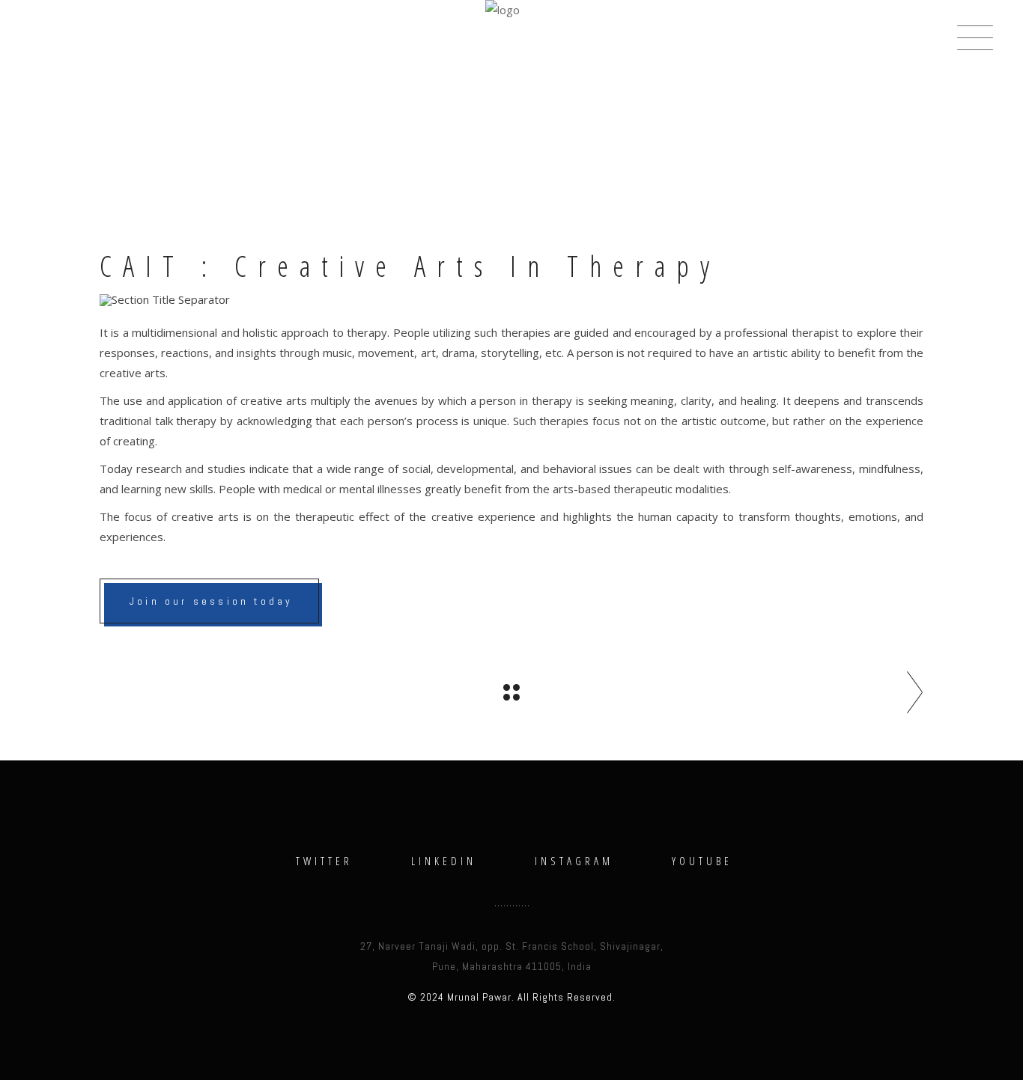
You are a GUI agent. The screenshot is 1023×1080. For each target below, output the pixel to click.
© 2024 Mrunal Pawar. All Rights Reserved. (511, 997)
